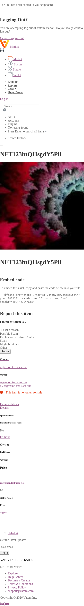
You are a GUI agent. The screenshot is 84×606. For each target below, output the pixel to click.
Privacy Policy (17, 587)
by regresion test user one (15, 385)
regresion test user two (12, 482)
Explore (13, 81)
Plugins (12, 85)
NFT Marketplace (11, 566)
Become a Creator (19, 580)
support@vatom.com (21, 591)
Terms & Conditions (20, 584)
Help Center (15, 577)
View (3, 512)
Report (5, 351)
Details (4, 404)
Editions (14, 404)
